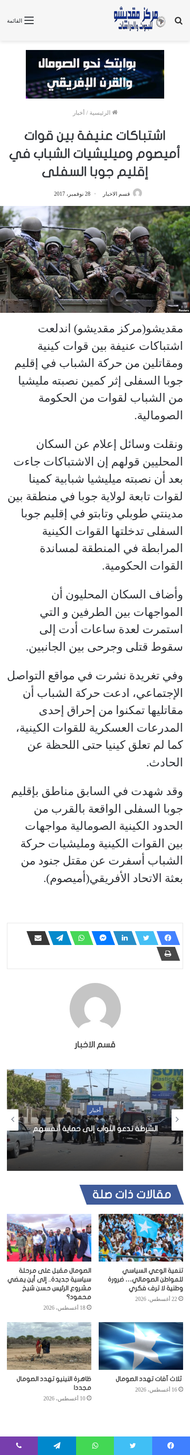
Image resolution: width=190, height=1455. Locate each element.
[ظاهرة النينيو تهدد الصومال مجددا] (49, 1346)
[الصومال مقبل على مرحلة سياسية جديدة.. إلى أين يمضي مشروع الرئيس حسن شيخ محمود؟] (49, 1238)
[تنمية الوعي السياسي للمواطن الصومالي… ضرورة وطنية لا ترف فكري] (141, 1238)
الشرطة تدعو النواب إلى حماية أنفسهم (95, 1128)
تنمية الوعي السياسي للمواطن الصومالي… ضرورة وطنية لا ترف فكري (145, 1279)
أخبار (79, 112)
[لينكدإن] (122, 938)
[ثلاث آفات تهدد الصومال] (141, 1346)
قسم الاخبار (116, 194)
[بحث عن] (178, 23)
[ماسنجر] (100, 938)
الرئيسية (100, 112)
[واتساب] (79, 938)
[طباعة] (165, 954)
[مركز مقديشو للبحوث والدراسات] (139, 20)
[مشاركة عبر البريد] (35, 938)
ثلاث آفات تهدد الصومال (149, 1378)
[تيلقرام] (57, 938)
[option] (95, 1120)
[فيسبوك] (165, 938)
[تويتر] (144, 938)
